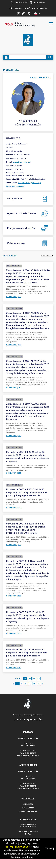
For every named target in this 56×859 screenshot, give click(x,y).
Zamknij (49, 848)
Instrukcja (39, 3)
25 (30, 679)
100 (38, 679)
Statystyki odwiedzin (28, 811)
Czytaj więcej (13, 297)
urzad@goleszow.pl (21, 162)
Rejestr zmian (28, 808)
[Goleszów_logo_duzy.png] (28, 40)
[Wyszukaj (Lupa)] (49, 57)
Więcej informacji (15, 186)
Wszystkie (47, 256)
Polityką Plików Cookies (17, 846)
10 (25, 679)
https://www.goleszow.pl (29, 183)
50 (34, 679)
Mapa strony (21, 3)
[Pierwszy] (13, 683)
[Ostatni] (42, 683)
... (30, 684)
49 (34, 684)
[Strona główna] (6, 57)
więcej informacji (40, 77)
